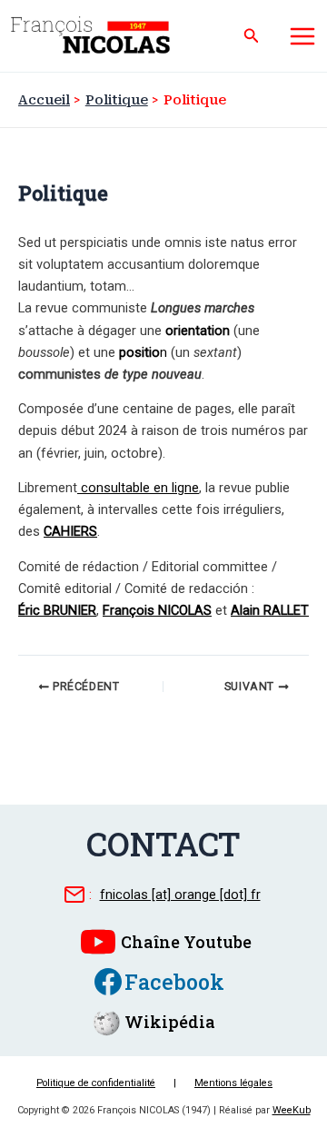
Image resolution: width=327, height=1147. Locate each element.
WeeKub (291, 1110)
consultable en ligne (138, 488)
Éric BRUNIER (57, 610)
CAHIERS (70, 531)
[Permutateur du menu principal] (302, 36)
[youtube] (98, 941)
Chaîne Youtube (186, 942)
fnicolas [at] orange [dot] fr (180, 894)
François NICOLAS (157, 610)
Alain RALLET (270, 610)
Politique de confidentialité (95, 1083)
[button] (251, 36)
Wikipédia (169, 1022)
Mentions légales (233, 1083)
